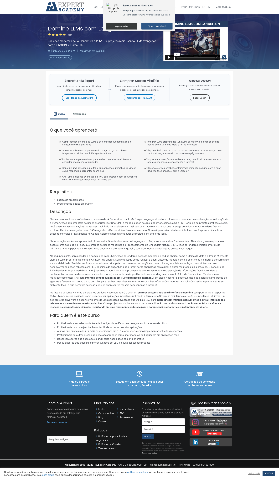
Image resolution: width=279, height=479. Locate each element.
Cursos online (106, 413)
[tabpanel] (139, 235)
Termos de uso (106, 448)
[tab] (59, 113)
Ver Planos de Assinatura (79, 97)
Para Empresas (190, 7)
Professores (126, 417)
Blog (100, 417)
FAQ (121, 413)
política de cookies (137, 472)
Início (101, 409)
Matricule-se (223, 7)
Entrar (206, 7)
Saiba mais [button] (254, 473)
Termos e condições (149, 453)
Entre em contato (57, 422)
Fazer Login (199, 97)
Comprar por (139, 97)
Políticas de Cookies (110, 444)
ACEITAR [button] (268, 473)
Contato (102, 421)
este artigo (48, 475)
